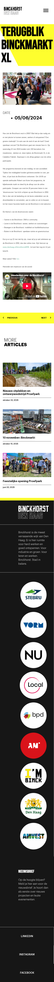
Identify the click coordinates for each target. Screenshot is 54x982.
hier (17, 259)
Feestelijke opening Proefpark (22, 481)
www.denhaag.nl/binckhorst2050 (16, 247)
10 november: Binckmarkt (19, 437)
